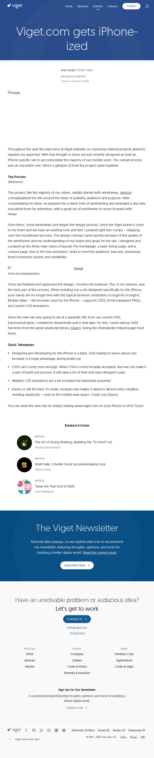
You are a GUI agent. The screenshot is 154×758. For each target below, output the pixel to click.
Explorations (124, 660)
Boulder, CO (119, 730)
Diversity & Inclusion (77, 673)
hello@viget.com (77, 627)
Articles (98, 6)
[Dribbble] (41, 730)
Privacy (133, 737)
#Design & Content (73, 76)
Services (83, 6)
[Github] (34, 730)
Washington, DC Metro (83, 730)
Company (77, 654)
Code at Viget (124, 666)
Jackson (126, 192)
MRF (143, 737)
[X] (26, 730)
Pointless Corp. (124, 654)
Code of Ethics (77, 666)
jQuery (76, 328)
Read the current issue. (100, 552)
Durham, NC (104, 730)
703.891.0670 (77, 633)
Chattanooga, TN (136, 730)
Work (69, 6)
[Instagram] (49, 730)
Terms (123, 737)
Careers (112, 6)
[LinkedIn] (56, 730)
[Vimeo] (64, 730)
